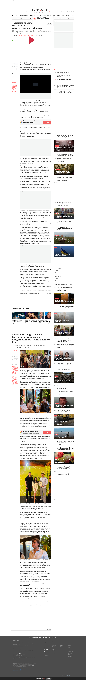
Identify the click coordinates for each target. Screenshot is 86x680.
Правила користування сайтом (70, 653)
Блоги (21, 11)
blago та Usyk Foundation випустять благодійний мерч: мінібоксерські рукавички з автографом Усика (15, 380)
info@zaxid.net (24, 656)
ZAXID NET (38, 10)
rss (73, 11)
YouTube (61, 647)
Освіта (26, 18)
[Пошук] (72, 15)
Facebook (61, 645)
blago (39, 604)
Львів (17, 15)
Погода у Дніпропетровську (66, 284)
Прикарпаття (24, 15)
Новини (13, 11)
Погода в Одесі (58, 284)
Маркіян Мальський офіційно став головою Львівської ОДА (15, 79)
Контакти (69, 648)
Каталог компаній (54, 11)
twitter (61, 11)
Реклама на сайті (70, 651)
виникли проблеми (29, 266)
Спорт (54, 18)
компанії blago (29, 370)
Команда (69, 647)
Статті (18, 11)
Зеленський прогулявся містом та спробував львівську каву (14, 88)
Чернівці (52, 15)
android (69, 11)
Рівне (58, 15)
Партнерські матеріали (25, 604)
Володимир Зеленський (34, 293)
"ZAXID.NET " (15, 644)
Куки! (44, 678)
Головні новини (23, 293)
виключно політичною (38, 274)
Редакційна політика (69, 646)
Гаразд (49, 23)
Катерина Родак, (22, 35)
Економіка (19, 18)
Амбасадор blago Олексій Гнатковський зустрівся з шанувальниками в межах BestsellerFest (15, 369)
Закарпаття (45, 15)
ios (71, 11)
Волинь (39, 15)
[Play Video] (32, 40)
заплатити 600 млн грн (42, 280)
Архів (45, 653)
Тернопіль (32, 15)
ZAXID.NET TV (26, 11)
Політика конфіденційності (70, 656)
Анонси (45, 647)
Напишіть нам (70, 650)
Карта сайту (46, 655)
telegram (65, 11)
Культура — (14, 347)
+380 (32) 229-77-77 (19, 655)
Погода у (57, 260)
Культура (60, 18)
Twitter (61, 646)
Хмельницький (66, 15)
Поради (31, 18)
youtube (67, 11)
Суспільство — (15, 35)
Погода (56, 259)
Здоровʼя (67, 18)
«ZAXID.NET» (20, 653)
